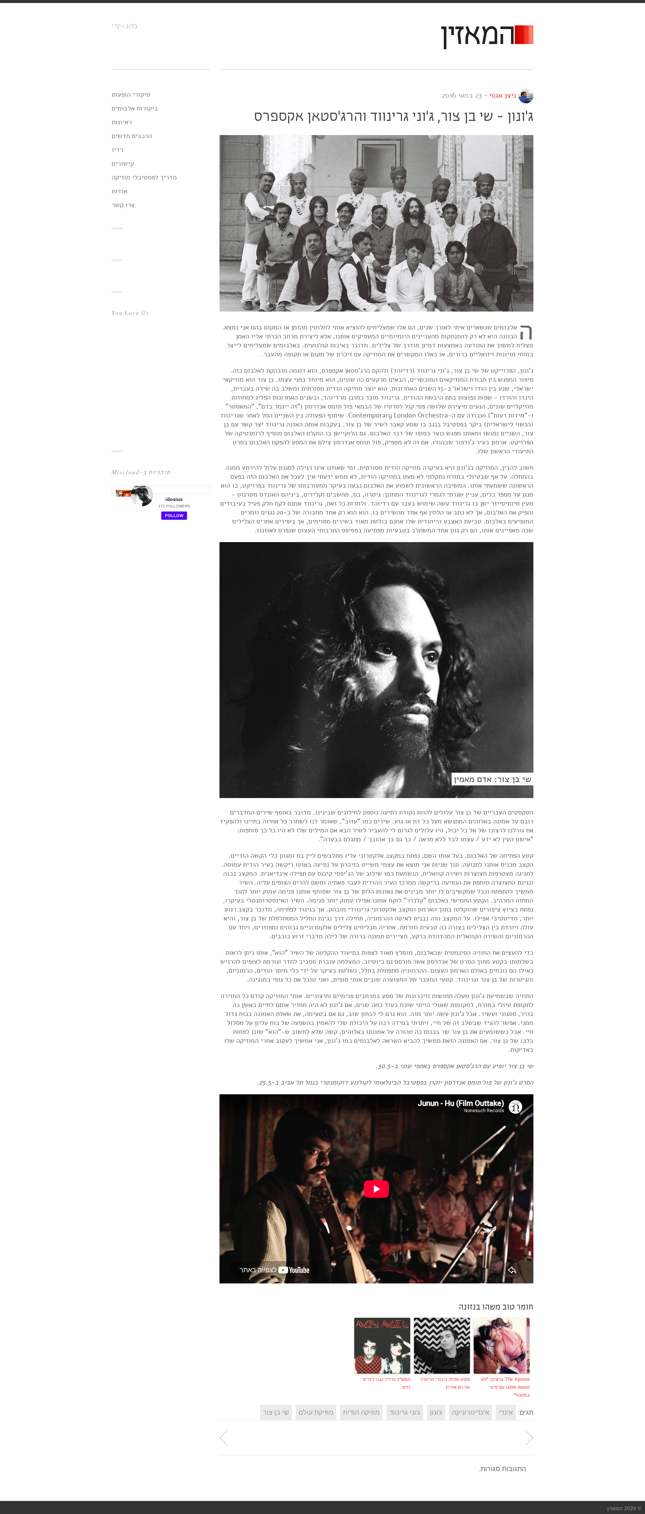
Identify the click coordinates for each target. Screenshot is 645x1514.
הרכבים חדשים (132, 135)
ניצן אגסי (502, 95)
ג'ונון (436, 1412)
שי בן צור (276, 1412)
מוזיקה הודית (361, 1412)
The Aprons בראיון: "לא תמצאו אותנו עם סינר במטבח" (505, 1387)
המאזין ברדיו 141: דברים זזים (386, 1383)
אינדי (506, 1412)
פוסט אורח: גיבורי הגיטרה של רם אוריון (445, 1383)
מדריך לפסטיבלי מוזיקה (144, 177)
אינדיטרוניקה (470, 1412)
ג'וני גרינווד (404, 1412)
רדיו (117, 149)
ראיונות (122, 122)
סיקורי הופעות (131, 94)
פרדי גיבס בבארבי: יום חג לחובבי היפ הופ (223, 1438)
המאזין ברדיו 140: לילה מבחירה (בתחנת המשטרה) (529, 1438)
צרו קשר (123, 204)
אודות (119, 191)
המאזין (477, 36)
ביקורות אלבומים (135, 108)
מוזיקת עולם (316, 1412)
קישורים (123, 163)
